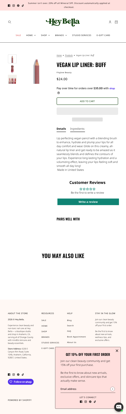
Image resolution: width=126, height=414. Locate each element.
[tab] (61, 129)
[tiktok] (22, 5)
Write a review (88, 202)
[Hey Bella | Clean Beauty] (63, 22)
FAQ (69, 331)
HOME (45, 326)
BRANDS (46, 337)
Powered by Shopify (20, 400)
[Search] (9, 22)
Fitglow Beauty (64, 72)
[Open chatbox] (118, 407)
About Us (71, 342)
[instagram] (13, 5)
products (69, 55)
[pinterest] (18, 5)
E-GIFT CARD (48, 348)
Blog (69, 320)
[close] (117, 350)
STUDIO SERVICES (50, 342)
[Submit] (112, 389)
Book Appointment (76, 336)
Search (70, 325)
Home (59, 55)
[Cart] (116, 22)
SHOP (44, 331)
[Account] (110, 22)
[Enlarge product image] (36, 69)
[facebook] (9, 5)
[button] (87, 111)
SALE (44, 320)
